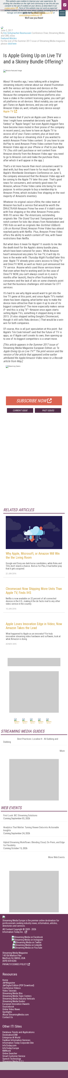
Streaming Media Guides (13, 1001)
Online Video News (11, 1009)
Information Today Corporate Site (18, 1042)
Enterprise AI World (11, 1037)
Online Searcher (9, 1053)
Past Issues (48, 410)
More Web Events (56, 857)
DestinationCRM (9, 1035)
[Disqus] (34, 464)
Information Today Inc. (13, 932)
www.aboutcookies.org (41, 13)
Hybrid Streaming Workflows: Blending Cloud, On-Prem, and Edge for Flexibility (34, 844)
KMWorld (6, 1050)
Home (5, 980)
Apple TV (8, 111)
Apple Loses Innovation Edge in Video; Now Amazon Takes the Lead (34, 626)
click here (12, 43)
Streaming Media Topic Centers (17, 996)
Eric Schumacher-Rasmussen (17, 33)
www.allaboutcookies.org (29, 15)
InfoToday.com (9, 1045)
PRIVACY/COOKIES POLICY (14, 964)
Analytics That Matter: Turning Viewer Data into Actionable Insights (31, 829)
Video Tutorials (9, 990)
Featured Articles (9, 38)
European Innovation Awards (16, 1004)
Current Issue (20, 410)
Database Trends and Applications (18, 1032)
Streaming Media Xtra (12, 993)
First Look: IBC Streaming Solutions (20, 815)
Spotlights (7, 1012)
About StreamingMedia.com (15, 1014)
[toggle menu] (62, 13)
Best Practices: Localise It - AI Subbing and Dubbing (30, 740)
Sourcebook (8, 1006)
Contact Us (7, 1017)
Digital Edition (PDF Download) (18, 985)
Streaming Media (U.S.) (13, 1061)
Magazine (8, 982)
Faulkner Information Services (16, 1040)
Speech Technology (11, 1058)
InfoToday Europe (10, 1048)
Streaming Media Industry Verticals (18, 998)
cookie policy (9, 8)
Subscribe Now (31, 400)
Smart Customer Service (13, 1056)
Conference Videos (11, 988)
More (62, 750)
